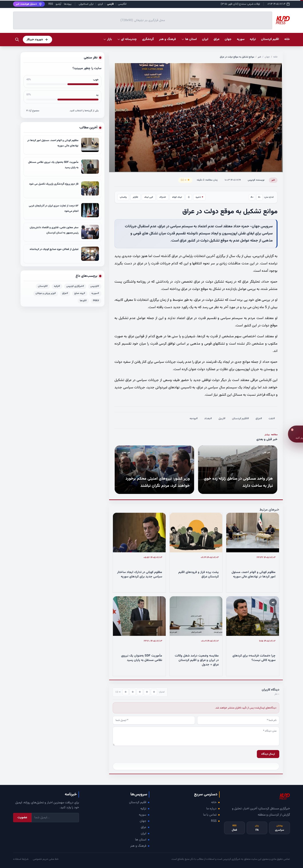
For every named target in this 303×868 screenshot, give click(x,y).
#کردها (83, 301)
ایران (143, 833)
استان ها (140, 840)
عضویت (22, 817)
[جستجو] (17, 40)
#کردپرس (94, 286)
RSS (50, 4)
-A (259, 197)
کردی (100, 4)
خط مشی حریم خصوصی (46, 859)
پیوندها (67, 4)
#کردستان (43, 286)
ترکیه (143, 808)
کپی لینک (148, 197)
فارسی (110, 4)
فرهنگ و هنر (138, 846)
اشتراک (162, 197)
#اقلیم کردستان (240, 419)
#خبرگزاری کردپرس (75, 286)
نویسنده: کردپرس (256, 180)
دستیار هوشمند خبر (26, 4)
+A (252, 197)
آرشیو (58, 4)
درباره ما (211, 808)
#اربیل (221, 419)
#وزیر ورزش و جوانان (45, 293)
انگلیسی (122, 4)
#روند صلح (79, 293)
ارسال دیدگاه (268, 754)
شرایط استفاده (20, 859)
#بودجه (194, 419)
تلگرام (135, 197)
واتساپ (123, 197)
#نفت (272, 419)
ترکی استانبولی (86, 4)
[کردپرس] (283, 20)
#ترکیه (57, 286)
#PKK (96, 301)
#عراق (259, 419)
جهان (267, 57)
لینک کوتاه (177, 197)
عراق (143, 827)
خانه (287, 39)
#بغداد (208, 419)
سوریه (142, 815)
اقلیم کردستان (137, 802)
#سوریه (95, 293)
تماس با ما (209, 815)
